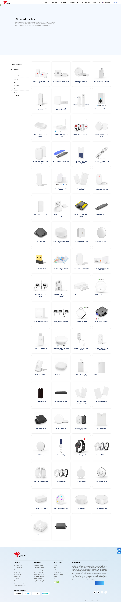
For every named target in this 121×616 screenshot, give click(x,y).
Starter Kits (55, 2)
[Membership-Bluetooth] (18, 593)
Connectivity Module (19, 583)
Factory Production (38, 576)
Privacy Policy (104, 600)
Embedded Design (38, 570)
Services (72, 2)
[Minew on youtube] (105, 592)
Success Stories (58, 574)
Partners (87, 2)
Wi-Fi (15, 92)
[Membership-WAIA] (46, 593)
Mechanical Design (38, 567)
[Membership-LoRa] (27, 593)
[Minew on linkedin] (94, 592)
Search (100, 2)
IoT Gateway (17, 574)
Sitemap (92, 600)
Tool (15, 581)
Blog (55, 567)
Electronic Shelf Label (20, 585)
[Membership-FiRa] (36, 593)
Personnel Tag (18, 567)
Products (47, 2)
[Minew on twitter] (102, 592)
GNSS (15, 82)
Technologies (15, 69)
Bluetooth (16, 76)
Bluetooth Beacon (19, 565)
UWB (15, 89)
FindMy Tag (17, 576)
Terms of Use (97, 600)
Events (55, 576)
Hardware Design (38, 565)
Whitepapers (57, 572)
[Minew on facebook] (98, 592)
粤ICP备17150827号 (86, 600)
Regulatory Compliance (39, 581)
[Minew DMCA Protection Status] (56, 582)
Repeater (16, 578)
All (14, 72)
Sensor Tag (17, 572)
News (55, 565)
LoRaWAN (16, 85)
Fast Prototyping (38, 572)
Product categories (16, 64)
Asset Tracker (18, 570)
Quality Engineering (38, 574)
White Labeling (37, 578)
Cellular (16, 79)
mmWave (16, 95)
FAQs (55, 578)
